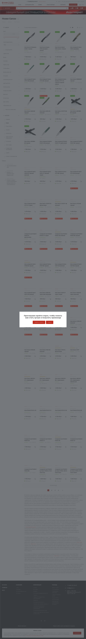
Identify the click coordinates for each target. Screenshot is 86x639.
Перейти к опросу (39, 322)
